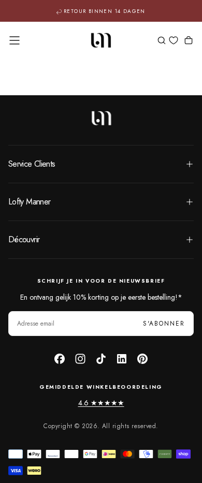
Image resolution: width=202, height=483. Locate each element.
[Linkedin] (122, 359)
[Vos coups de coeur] (173, 40)
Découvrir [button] (23, 239)
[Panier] (188, 41)
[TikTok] (101, 359)
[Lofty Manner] (101, 118)
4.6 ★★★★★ (101, 403)
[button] (14, 40)
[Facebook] (59, 359)
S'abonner (164, 323)
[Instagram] (80, 359)
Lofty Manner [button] (29, 202)
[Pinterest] (142, 359)
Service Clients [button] (31, 164)
